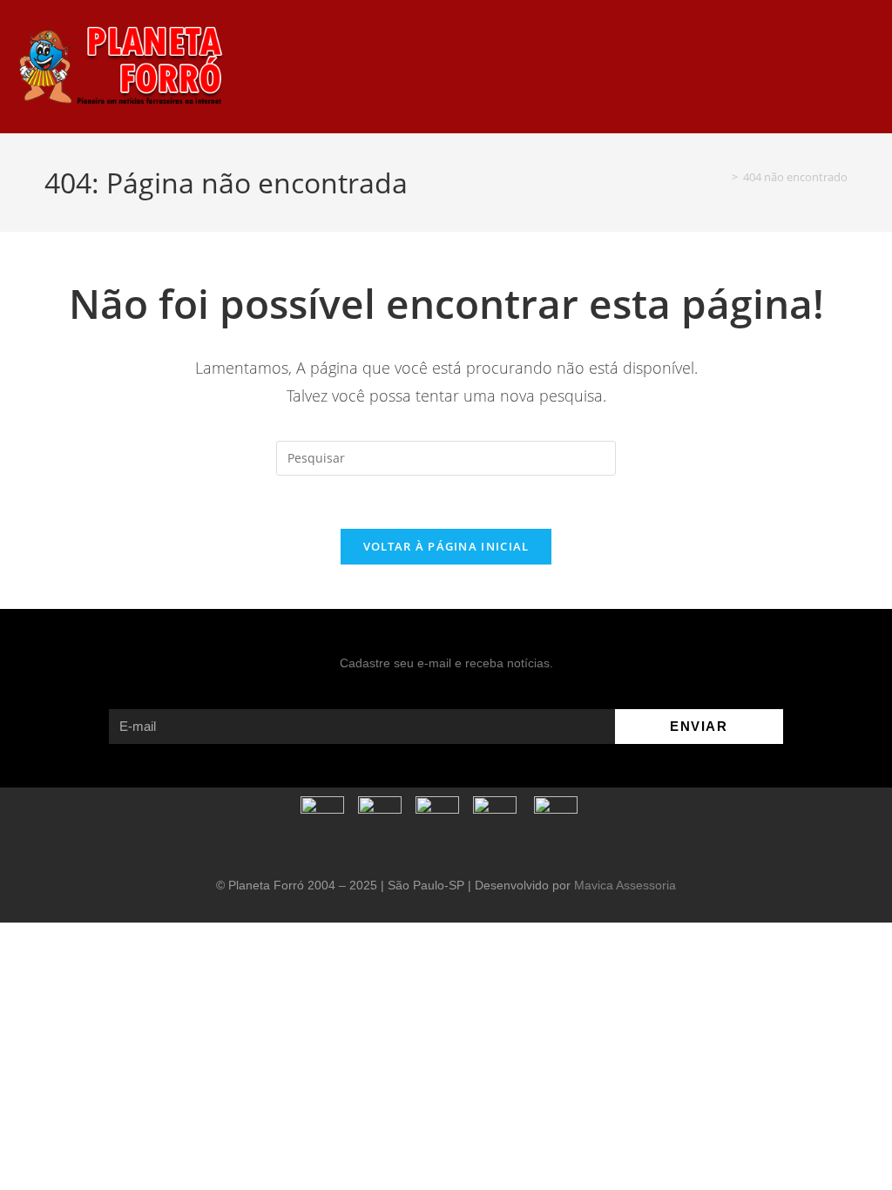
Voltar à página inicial (446, 546)
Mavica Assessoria (625, 885)
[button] (585, 66)
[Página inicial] (722, 177)
